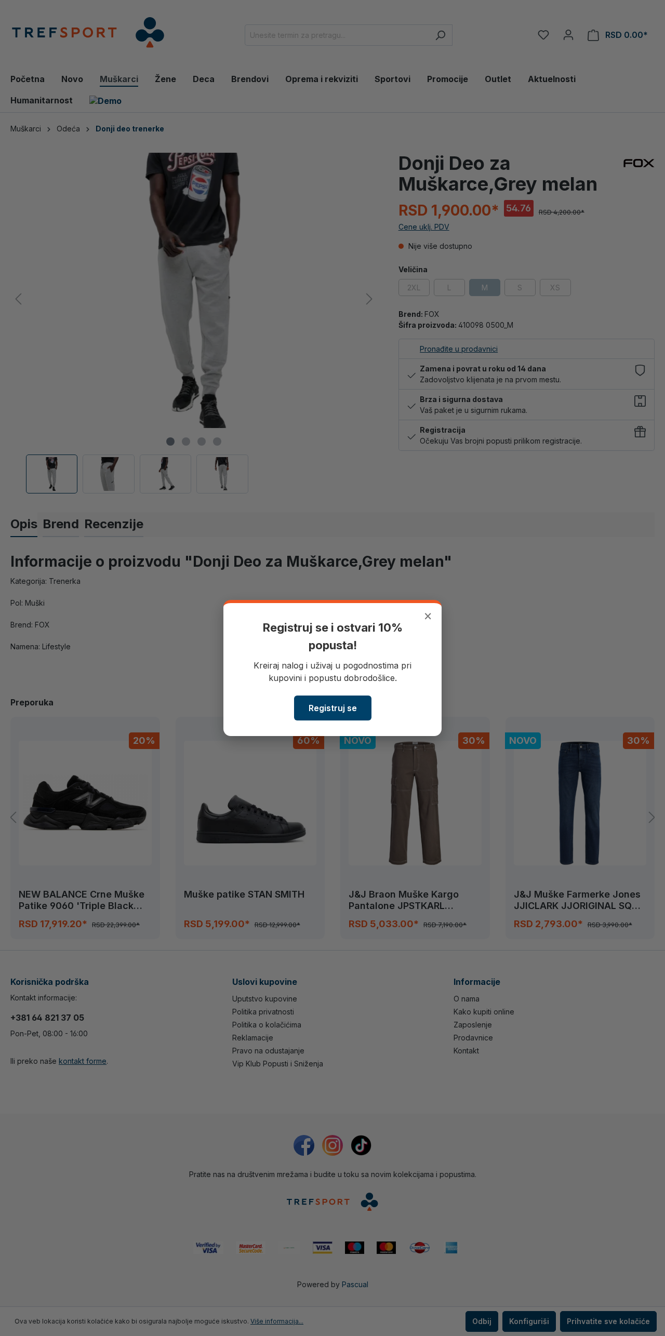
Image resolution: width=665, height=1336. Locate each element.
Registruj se (333, 708)
